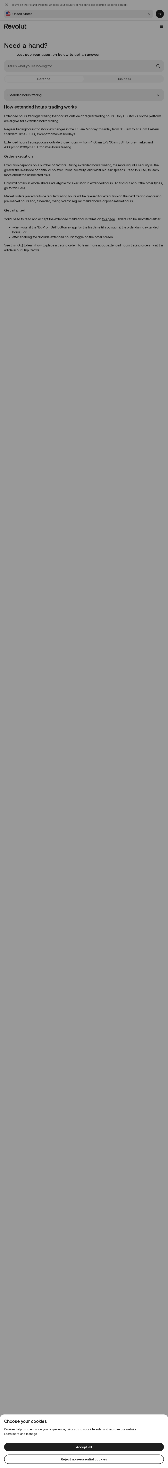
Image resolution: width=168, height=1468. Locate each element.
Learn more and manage (20, 1434)
